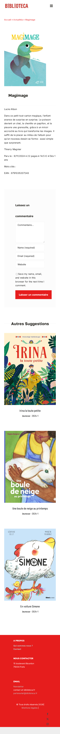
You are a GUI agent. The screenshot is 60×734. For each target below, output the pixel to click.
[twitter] (47, 719)
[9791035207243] (25, 31)
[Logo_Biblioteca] (16, 4)
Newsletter (18, 686)
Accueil (7, 19)
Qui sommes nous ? (23, 645)
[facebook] (47, 714)
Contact (17, 649)
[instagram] (47, 724)
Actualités (18, 19)
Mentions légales (30, 708)
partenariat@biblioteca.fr (25, 693)
